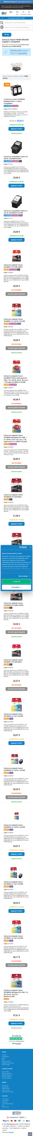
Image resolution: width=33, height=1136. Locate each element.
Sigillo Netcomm (6, 1088)
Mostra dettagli (23, 576)
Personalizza (15, 587)
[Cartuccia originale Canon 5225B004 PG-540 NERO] (16, 539)
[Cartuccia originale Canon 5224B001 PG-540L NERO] (16, 255)
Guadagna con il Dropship (8, 1063)
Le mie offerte (5, 1100)
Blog (3, 1059)
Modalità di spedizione (7, 1075)
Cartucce (10, 76)
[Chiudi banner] (30, 547)
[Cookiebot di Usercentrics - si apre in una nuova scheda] (20, 547)
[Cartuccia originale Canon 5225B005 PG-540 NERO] (16, 485)
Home (4, 76)
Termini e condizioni (6, 1078)
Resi (3, 1105)
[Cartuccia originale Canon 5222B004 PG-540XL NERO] (16, 594)
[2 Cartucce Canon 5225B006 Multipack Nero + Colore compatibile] (16, 90)
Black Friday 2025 (6, 1064)
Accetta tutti (16, 581)
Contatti (3, 1058)
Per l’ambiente (5, 1056)
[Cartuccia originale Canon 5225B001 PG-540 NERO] (16, 650)
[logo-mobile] (4, 13)
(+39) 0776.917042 (20, 52)
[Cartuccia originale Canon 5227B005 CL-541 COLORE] (16, 705)
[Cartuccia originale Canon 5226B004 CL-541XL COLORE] (16, 759)
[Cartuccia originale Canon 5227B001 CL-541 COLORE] (16, 927)
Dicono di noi (5, 1085)
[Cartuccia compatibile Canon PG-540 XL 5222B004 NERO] (16, 147)
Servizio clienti (5, 1106)
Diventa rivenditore (6, 1061)
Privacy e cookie (5, 1090)
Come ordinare (5, 1071)
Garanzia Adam (5, 1087)
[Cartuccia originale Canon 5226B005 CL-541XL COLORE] (16, 816)
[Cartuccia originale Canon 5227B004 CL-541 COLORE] (16, 872)
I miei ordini (4, 1102)
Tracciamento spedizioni (7, 1103)
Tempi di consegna (6, 1076)
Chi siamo (4, 1054)
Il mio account (5, 1098)
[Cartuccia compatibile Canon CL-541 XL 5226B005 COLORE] (16, 201)
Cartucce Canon (18, 76)
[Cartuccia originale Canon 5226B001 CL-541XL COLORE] (16, 310)
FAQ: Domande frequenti (7, 1091)
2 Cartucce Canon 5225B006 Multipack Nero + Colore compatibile (14, 101)
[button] (11, 12)
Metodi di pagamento (7, 1073)
